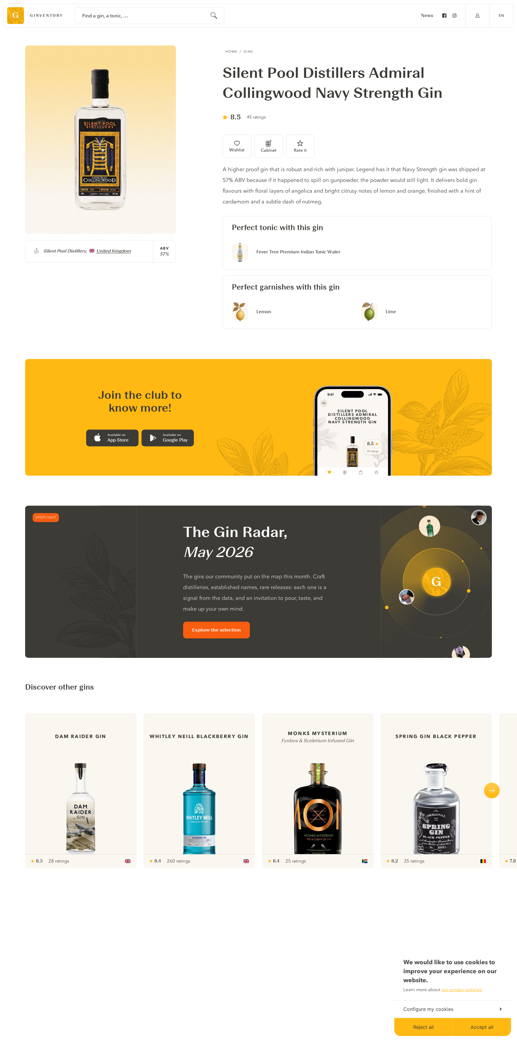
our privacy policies (462, 989)
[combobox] (149, 15)
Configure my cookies (428, 1009)
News (427, 15)
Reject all (423, 1027)
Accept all (482, 1027)
